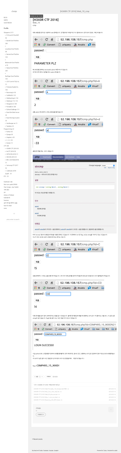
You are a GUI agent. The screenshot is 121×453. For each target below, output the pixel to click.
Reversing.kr (11, 92)
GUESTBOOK (8, 22)
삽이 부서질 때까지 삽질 (10, 203)
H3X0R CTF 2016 (12, 148)
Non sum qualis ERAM (10, 184)
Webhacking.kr (12, 98)
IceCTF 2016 (11, 151)
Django (9, 134)
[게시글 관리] (42, 376)
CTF (6, 146)
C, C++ (9, 140)
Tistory (105, 450)
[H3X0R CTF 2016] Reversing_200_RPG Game (47, 400)
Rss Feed (34, 450)
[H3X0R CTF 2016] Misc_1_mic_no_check (46, 397)
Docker (9, 143)
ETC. (6, 176)
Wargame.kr (11, 104)
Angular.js (10, 137)
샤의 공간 (6, 189)
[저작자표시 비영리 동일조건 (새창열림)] (55, 376)
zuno (5, 208)
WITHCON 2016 (12, 154)
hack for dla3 (8, 205)
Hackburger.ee (11, 123)
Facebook (45, 450)
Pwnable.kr (11, 106)
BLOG (5, 17)
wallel (115, 450)
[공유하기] (40, 376)
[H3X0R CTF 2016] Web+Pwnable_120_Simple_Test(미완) (50, 389)
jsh (4, 192)
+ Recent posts (37, 439)
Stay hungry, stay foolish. (11, 187)
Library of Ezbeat (9, 195)
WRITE (6, 20)
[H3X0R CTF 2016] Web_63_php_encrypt (46, 394)
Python (9, 131)
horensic (6, 200)
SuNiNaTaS (11, 95)
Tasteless (10, 126)
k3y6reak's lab (8, 181)
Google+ (56, 450)
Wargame (8, 32)
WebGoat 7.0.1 (12, 101)
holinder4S (7, 197)
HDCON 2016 (11, 157)
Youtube (51, 450)
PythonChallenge (12, 109)
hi (36, 410)
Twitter (41, 450)
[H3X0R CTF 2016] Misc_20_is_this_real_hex (47, 391)
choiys (14, 11)
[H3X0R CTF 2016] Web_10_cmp (74, 11)
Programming (9, 129)
